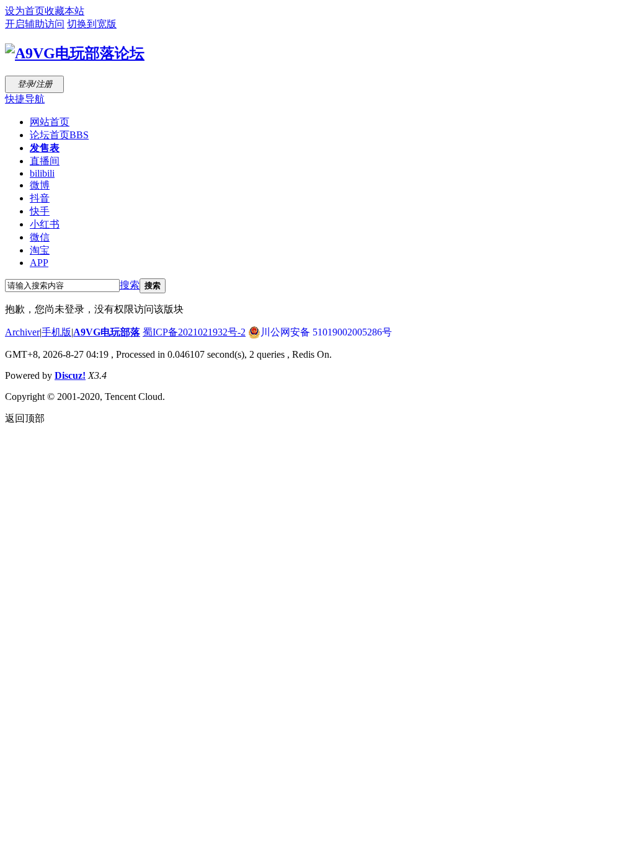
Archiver (22, 332)
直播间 (45, 161)
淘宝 (40, 250)
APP (39, 262)
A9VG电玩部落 (106, 332)
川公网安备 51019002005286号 (326, 332)
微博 (40, 185)
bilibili (42, 173)
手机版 (56, 332)
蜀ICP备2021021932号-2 (194, 332)
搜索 (130, 285)
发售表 (45, 148)
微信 (40, 237)
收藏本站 (64, 11)
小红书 (45, 224)
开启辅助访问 (34, 24)
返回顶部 (25, 418)
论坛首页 (59, 135)
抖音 (40, 198)
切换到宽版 (92, 24)
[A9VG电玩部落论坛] (74, 53)
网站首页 (49, 122)
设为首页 (25, 11)
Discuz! (70, 375)
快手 (40, 211)
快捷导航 (25, 99)
